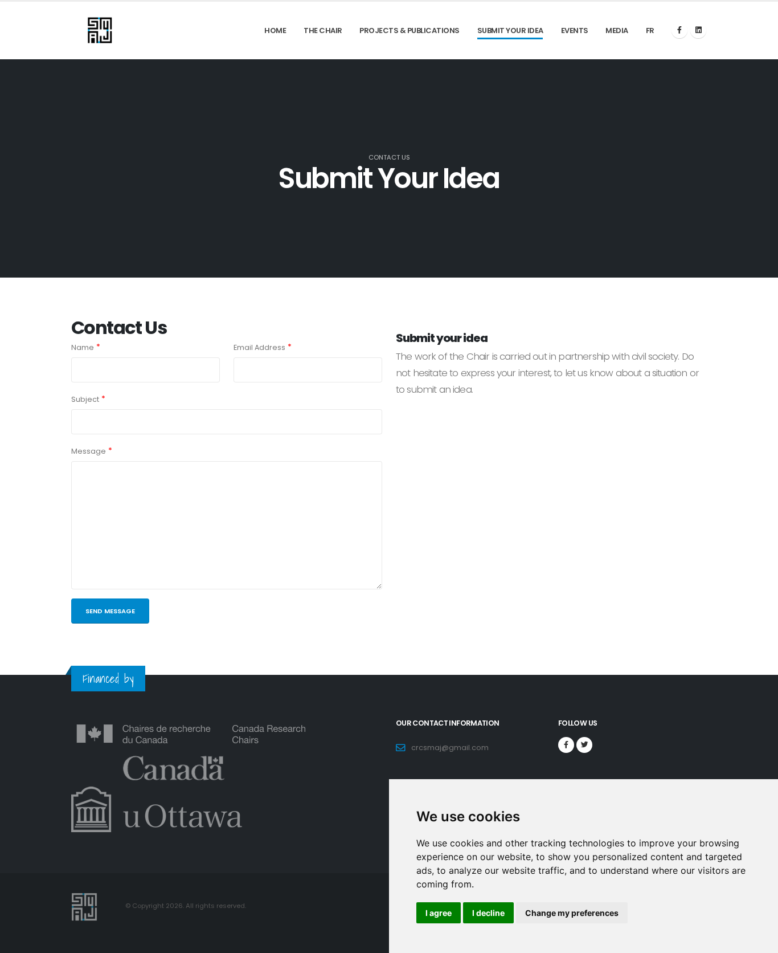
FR (650, 30)
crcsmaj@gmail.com (450, 747)
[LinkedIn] (698, 30)
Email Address (259, 347)
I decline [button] (488, 913)
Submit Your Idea (510, 30)
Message (88, 451)
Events (574, 30)
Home (275, 30)
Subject (85, 399)
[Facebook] (679, 30)
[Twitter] (584, 745)
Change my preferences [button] (572, 913)
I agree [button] (438, 913)
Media (616, 30)
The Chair (323, 30)
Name (82, 347)
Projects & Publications (409, 30)
